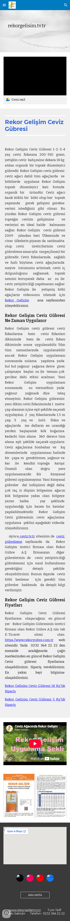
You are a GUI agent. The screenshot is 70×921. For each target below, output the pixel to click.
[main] (35, 31)
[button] (4, 5)
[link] (35, 80)
